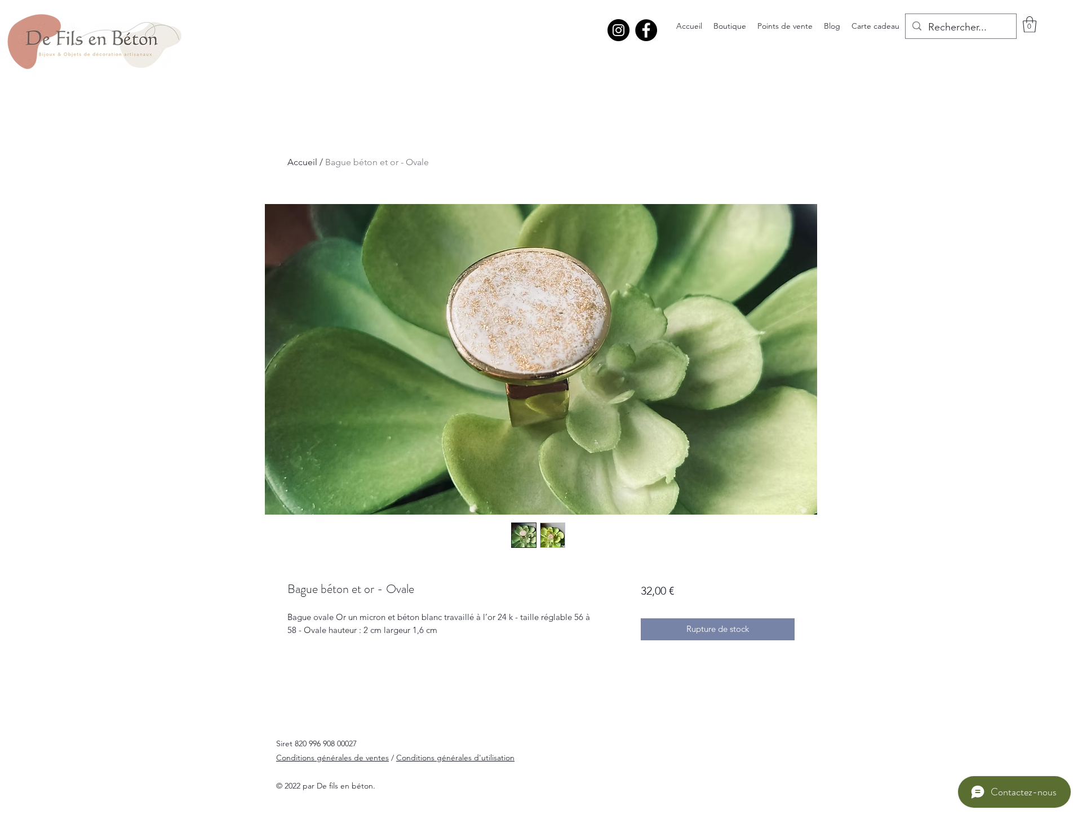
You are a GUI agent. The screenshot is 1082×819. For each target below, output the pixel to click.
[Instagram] (618, 30)
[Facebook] (646, 30)
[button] (1029, 24)
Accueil (302, 162)
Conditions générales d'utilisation (455, 757)
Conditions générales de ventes (332, 757)
